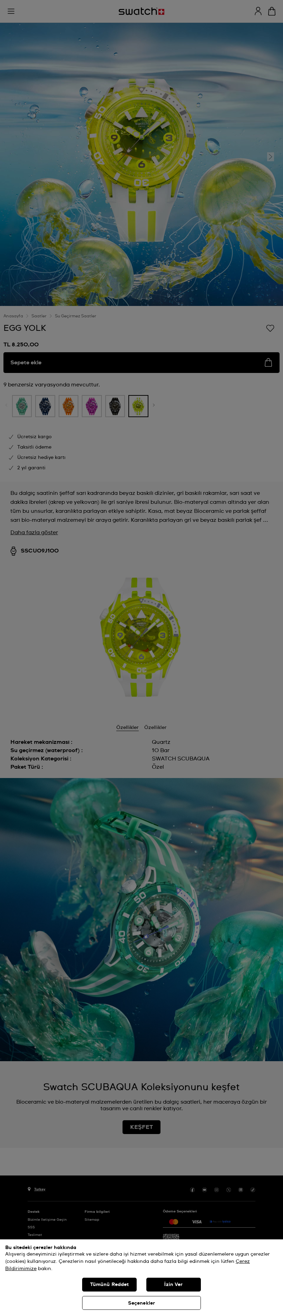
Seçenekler (141, 1303)
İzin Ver (173, 1284)
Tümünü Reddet (109, 1284)
